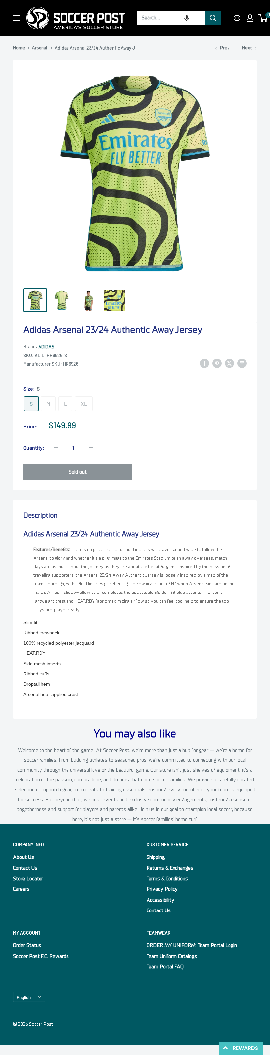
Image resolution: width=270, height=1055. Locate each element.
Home (19, 48)
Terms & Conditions (167, 879)
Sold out (78, 472)
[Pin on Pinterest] (217, 363)
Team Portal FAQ (165, 967)
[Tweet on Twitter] (229, 363)
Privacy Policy (162, 889)
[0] (263, 18)
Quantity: (34, 447)
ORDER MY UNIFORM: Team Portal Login (192, 945)
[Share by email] (242, 363)
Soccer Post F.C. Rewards (41, 956)
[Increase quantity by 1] (91, 448)
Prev (225, 48)
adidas (46, 347)
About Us (23, 857)
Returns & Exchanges (170, 868)
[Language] (237, 18)
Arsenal (39, 48)
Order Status (27, 945)
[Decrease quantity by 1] (56, 448)
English (24, 997)
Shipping (156, 857)
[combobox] (171, 18)
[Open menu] (16, 18)
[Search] (213, 18)
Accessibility (160, 900)
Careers (21, 889)
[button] (186, 18)
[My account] (250, 18)
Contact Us (25, 868)
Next (247, 48)
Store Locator (28, 879)
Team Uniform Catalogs (172, 956)
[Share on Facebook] (204, 363)
